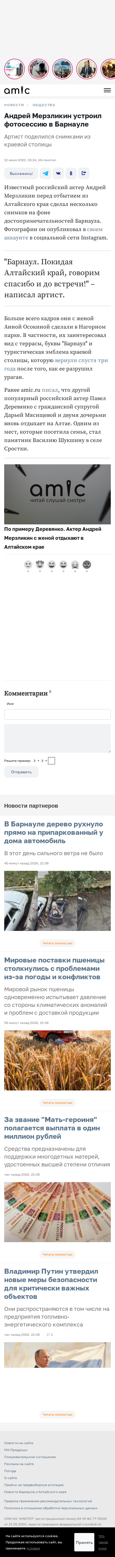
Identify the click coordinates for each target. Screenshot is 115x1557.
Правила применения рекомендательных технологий (48, 1501)
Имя (10, 704)
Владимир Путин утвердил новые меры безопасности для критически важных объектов (51, 1284)
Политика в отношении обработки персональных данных (51, 1508)
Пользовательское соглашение (30, 1457)
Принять (84, 1542)
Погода (10, 1471)
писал (50, 390)
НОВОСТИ (14, 105)
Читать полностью (57, 943)
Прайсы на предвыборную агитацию (34, 1485)
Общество (44, 105)
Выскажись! (21, 173)
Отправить (21, 771)
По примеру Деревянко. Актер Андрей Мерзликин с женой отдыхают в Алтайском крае (52, 538)
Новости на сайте (18, 1443)
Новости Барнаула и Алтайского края (35, 1492)
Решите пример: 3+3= (25, 761)
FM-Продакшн (15, 1450)
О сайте (10, 1478)
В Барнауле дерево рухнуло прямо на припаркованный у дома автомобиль (53, 832)
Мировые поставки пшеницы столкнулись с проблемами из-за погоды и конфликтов (54, 968)
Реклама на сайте (19, 1464)
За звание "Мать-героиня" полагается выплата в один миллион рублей (52, 1127)
